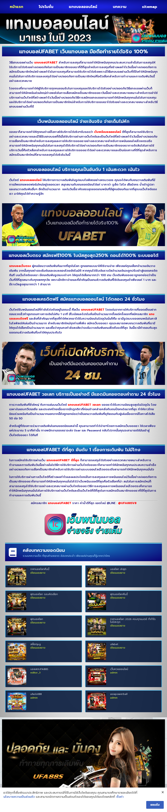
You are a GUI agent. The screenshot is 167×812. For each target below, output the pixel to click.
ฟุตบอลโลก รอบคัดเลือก (44, 594)
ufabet (114, 644)
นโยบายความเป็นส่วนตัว (19, 797)
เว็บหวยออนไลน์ (119, 669)
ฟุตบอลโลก (36, 619)
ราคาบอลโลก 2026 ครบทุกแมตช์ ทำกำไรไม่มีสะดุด (133, 620)
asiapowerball (118, 694)
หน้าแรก (16, 7)
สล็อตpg (35, 644)
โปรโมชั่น (46, 7)
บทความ (119, 7)
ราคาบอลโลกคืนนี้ (39, 569)
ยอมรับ (155, 805)
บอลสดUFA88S (39, 669)
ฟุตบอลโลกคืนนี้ (119, 594)
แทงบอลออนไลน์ (83, 7)
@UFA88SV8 (127, 503)
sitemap (149, 7)
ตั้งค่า (120, 797)
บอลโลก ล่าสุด (118, 569)
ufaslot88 (36, 694)
